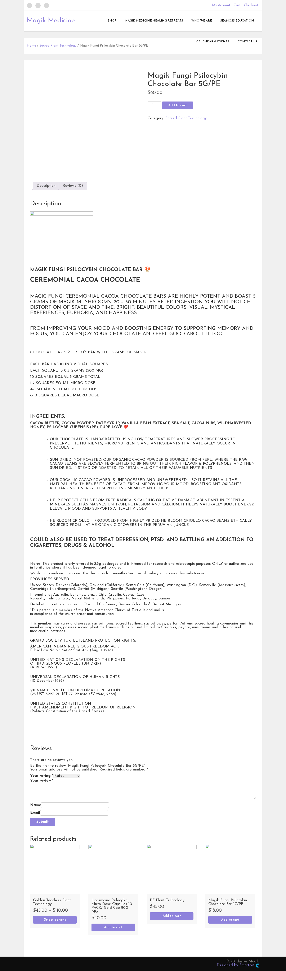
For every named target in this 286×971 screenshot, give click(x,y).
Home (31, 45)
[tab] (46, 186)
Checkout (251, 5)
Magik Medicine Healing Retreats (154, 20)
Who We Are (201, 20)
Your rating (41, 776)
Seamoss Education (237, 20)
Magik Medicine (51, 20)
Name (35, 805)
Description (46, 186)
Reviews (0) (73, 186)
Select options (55, 919)
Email (35, 813)
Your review (41, 781)
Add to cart (177, 105)
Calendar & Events (212, 41)
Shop (112, 20)
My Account (221, 5)
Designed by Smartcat (236, 965)
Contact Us (247, 41)
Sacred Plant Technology (57, 45)
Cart (237, 5)
